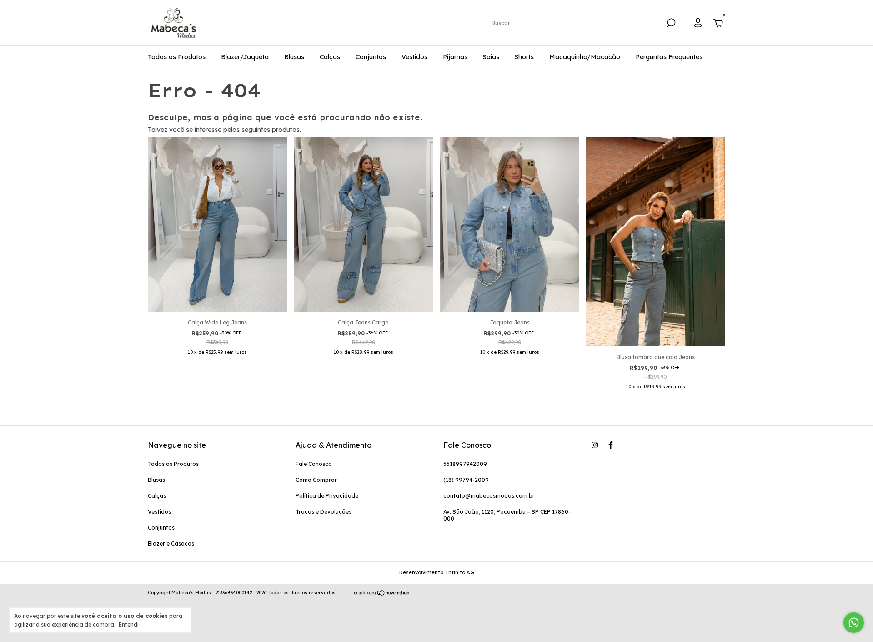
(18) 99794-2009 (466, 479)
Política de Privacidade (327, 495)
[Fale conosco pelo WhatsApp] (853, 622)
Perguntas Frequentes (669, 57)
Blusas (294, 57)
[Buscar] (670, 23)
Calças (330, 57)
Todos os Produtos (177, 57)
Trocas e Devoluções (323, 511)
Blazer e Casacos (171, 543)
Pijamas (455, 57)
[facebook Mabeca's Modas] (610, 445)
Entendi (129, 624)
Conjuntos (371, 57)
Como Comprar (316, 479)
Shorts (524, 57)
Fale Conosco (314, 463)
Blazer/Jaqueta (245, 57)
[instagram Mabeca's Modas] (594, 445)
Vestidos (414, 57)
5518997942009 (465, 463)
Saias (491, 57)
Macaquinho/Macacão (584, 57)
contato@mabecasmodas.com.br (489, 495)
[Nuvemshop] (382, 594)
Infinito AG (460, 572)
